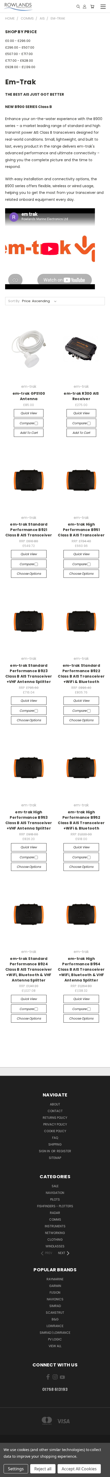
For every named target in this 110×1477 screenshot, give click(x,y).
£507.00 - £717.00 (19, 53)
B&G (55, 1319)
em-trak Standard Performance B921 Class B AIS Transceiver (28, 530)
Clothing (55, 1239)
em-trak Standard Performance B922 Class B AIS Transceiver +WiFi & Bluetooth (81, 673)
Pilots (55, 1199)
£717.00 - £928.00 (19, 60)
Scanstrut (55, 1312)
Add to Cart (29, 432)
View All (55, 1346)
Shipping (55, 1144)
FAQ (55, 1138)
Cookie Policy (55, 1131)
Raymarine (55, 1279)
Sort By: (14, 301)
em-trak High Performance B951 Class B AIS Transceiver (81, 530)
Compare (27, 423)
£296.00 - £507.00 (19, 47)
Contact (55, 1111)
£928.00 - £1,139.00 (20, 67)
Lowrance (55, 1326)
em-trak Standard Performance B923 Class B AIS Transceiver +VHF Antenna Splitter (28, 673)
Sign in (45, 1151)
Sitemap (55, 1158)
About (55, 1104)
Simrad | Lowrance (55, 1332)
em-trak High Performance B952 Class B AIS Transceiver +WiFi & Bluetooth (81, 820)
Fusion (55, 1292)
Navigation (55, 1193)
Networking (55, 1233)
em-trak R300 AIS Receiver (81, 396)
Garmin (55, 1286)
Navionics (55, 1299)
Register (64, 1151)
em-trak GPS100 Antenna (29, 396)
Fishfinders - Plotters (55, 1206)
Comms (55, 1219)
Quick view (28, 413)
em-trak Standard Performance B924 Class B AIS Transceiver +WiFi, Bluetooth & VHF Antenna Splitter (28, 969)
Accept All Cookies (79, 1469)
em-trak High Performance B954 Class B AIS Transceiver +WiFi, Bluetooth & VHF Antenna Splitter (81, 969)
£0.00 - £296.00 (17, 40)
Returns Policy (55, 1117)
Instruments (55, 1226)
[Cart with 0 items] (92, 6)
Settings (16, 1469)
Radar (55, 1213)
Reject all (42, 1469)
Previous (8, 1472)
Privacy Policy (55, 1124)
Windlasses (55, 1246)
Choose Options (29, 573)
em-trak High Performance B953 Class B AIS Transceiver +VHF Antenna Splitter (28, 820)
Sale (55, 1186)
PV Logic (55, 1339)
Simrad (55, 1306)
